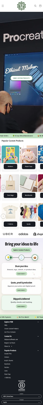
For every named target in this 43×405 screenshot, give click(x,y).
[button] (2, 5)
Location (21, 393)
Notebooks (15, 195)
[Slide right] (39, 158)
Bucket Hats (28, 224)
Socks (10, 224)
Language (21, 399)
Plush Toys (28, 166)
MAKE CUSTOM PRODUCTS (21, 78)
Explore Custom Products (21, 250)
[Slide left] (3, 158)
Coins (33, 195)
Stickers (10, 166)
